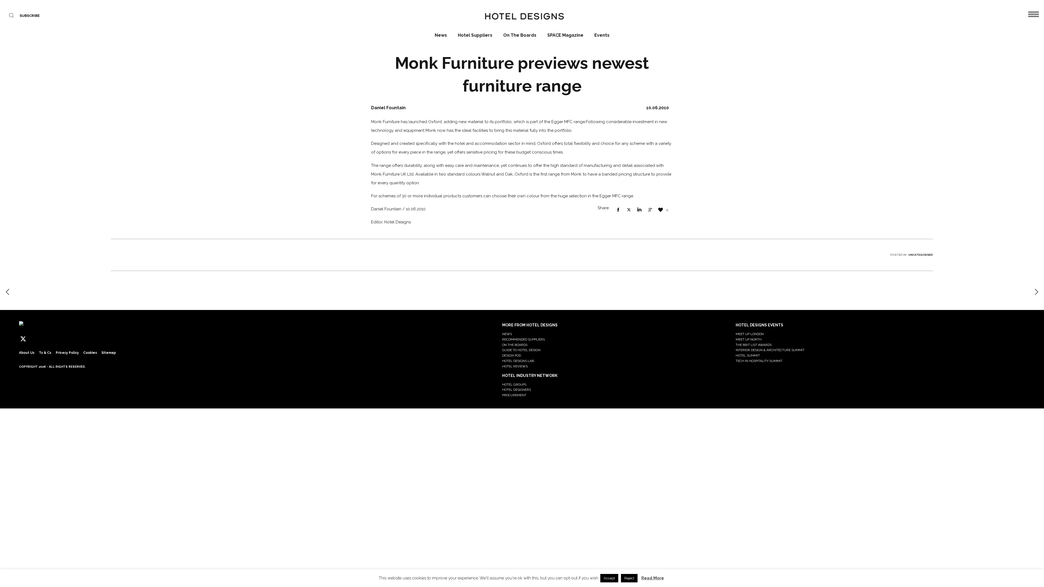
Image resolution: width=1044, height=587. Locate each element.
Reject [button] (629, 578)
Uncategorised (920, 254)
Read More (652, 578)
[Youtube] (73, 339)
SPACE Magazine (565, 35)
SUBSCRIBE (30, 16)
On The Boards (519, 35)
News (441, 35)
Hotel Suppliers (475, 35)
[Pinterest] (63, 339)
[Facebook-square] (33, 339)
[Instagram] (43, 339)
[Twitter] (23, 339)
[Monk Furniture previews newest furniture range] (618, 210)
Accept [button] (609, 578)
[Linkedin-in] (53, 339)
